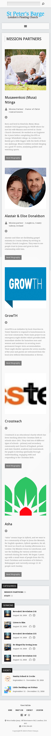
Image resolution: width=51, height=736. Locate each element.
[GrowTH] (25, 307)
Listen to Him (19, 623)
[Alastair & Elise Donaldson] (25, 207)
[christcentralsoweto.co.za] (6, 117)
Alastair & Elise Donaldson (25, 216)
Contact (29, 710)
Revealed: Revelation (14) (24, 611)
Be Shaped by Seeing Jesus (25, 645)
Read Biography (13, 158)
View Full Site (25, 705)
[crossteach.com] (6, 428)
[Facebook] (22, 715)
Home (10, 710)
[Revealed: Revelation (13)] (7, 638)
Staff (7, 596)
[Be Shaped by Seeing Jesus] (7, 649)
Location (39, 710)
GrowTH (11, 316)
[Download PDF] (34, 615)
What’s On (19, 710)
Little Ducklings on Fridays (25, 687)
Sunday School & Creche (24, 676)
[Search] (43, 4)
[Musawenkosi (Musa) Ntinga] (25, 89)
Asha (8, 524)
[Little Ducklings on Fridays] (7, 692)
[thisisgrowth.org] (6, 322)
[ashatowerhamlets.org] (6, 531)
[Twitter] (25, 715)
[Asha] (25, 515)
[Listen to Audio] (30, 615)
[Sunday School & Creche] (7, 681)
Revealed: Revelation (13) (24, 634)
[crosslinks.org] (6, 231)
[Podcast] (29, 715)
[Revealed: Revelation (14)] (7, 616)
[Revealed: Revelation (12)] (7, 660)
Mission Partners (13, 592)
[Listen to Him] (7, 627)
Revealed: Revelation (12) (24, 656)
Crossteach (13, 421)
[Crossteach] (25, 413)
